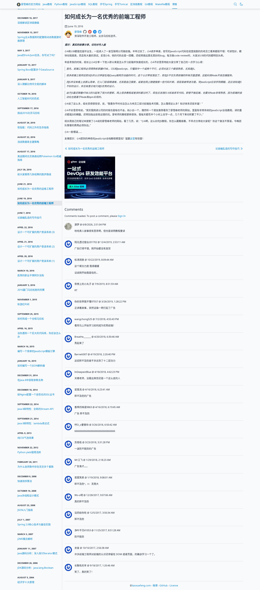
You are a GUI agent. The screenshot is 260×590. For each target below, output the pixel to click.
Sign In (122, 216)
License (174, 585)
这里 (132, 138)
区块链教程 (136, 4)
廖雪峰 (78, 31)
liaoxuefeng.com (141, 585)
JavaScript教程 (78, 4)
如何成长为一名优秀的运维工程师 (86, 148)
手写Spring (106, 4)
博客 (174, 4)
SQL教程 (93, 4)
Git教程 (149, 4)
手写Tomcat (121, 4)
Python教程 (60, 4)
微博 (155, 585)
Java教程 (47, 4)
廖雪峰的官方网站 (30, 4)
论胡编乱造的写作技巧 (227, 148)
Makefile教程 (162, 4)
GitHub (163, 585)
